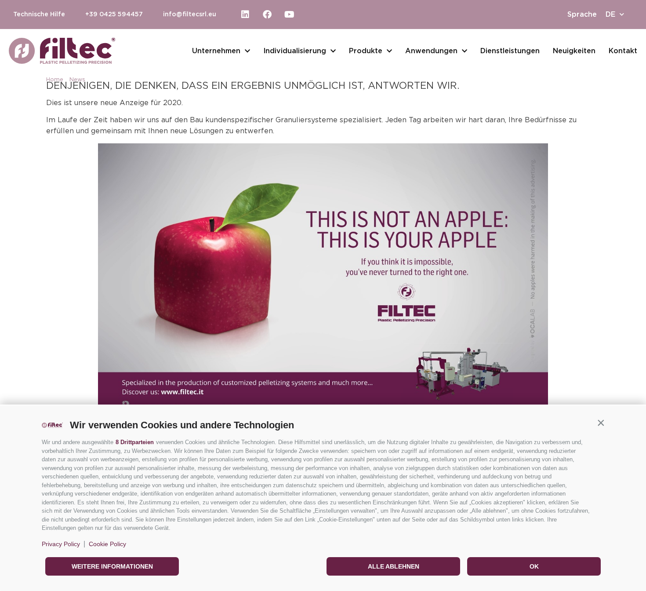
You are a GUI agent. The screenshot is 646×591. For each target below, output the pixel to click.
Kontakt (623, 51)
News (77, 80)
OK (534, 566)
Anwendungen (431, 51)
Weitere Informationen (112, 566)
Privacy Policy (61, 543)
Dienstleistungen (510, 51)
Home (54, 80)
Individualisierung (294, 51)
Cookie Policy (107, 543)
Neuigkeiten (574, 51)
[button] (600, 423)
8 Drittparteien (135, 442)
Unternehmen (216, 51)
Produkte (365, 51)
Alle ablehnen (393, 566)
